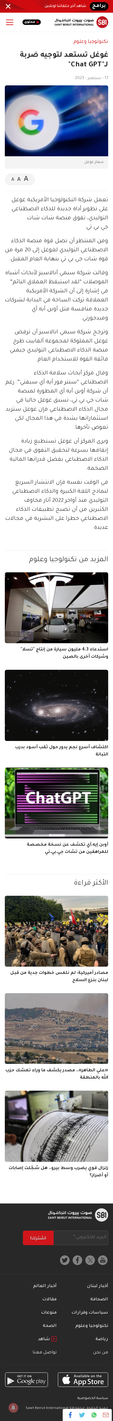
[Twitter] (82, 1415)
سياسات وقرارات (89, 1313)
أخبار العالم (45, 1286)
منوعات (49, 1313)
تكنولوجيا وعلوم (91, 42)
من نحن (100, 1352)
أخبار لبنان (97, 1286)
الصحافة (99, 1299)
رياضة (102, 1339)
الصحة (50, 1326)
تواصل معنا (45, 1352)
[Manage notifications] (13, 1408)
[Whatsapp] (94, 1415)
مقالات (49, 1299)
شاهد (44, 1339)
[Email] (105, 1415)
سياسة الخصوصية (92, 1398)
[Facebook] (70, 1415)
